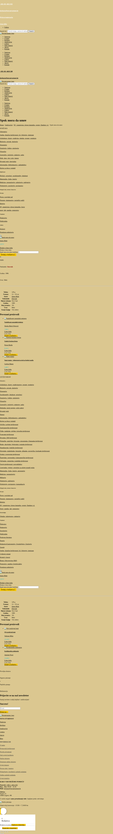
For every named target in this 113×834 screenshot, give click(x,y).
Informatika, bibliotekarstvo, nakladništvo (13, 165)
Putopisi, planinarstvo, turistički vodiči (12, 200)
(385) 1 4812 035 (12, 785)
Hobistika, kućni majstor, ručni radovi (12, 408)
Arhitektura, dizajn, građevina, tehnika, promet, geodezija (18, 138)
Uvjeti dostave (4, 765)
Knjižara (7, 40)
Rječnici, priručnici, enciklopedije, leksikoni (14, 176)
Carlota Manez (8, 364)
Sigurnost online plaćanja (8, 762)
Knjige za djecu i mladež (7, 168)
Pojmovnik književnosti (7, 748)
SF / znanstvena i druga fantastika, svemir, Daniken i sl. (31, 125)
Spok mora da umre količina (9, 252)
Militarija (3, 477)
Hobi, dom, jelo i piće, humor (9, 158)
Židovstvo (3, 524)
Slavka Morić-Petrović (11, 326)
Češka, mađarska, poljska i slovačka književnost (15, 431)
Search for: (3, 31)
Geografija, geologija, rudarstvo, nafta (12, 155)
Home (2, 125)
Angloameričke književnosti (8, 428)
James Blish (3, 241)
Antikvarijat (8, 42)
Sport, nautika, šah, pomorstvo (9, 509)
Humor (2, 414)
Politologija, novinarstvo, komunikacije (12, 484)
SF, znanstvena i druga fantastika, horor (12, 207)
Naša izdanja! (8, 45)
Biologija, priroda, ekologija (9, 142)
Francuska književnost (7, 434)
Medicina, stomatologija (7, 474)
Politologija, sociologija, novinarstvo (11, 186)
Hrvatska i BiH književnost (8, 438)
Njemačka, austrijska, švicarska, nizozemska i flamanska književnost (21, 441)
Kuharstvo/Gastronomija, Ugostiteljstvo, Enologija (16, 544)
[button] (1, 236)
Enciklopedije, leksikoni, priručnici (11, 395)
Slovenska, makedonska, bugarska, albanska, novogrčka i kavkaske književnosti (25, 451)
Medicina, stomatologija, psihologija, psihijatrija (15, 182)
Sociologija (3, 531)
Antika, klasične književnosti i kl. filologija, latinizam (17, 135)
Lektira (6, 44)
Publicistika (3, 221)
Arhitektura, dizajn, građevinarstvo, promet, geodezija (17, 385)
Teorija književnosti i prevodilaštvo (11, 464)
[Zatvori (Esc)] (7, 831)
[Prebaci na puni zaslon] (3, 831)
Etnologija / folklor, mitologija (9, 398)
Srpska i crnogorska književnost (10, 454)
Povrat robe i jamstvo (6, 768)
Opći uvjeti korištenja (6, 755)
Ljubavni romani (5, 554)
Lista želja (3, 24)
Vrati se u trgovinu (17, 825)
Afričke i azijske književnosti (9, 424)
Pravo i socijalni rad (6, 197)
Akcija (6, 47)
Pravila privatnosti (5, 752)
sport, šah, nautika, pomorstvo (9, 210)
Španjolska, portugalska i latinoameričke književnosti (16, 458)
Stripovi (2, 229)
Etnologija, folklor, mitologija (9, 148)
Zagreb (2, 547)
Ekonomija (3, 145)
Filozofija (3, 151)
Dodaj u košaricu (7, 255)
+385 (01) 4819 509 (6, 71)
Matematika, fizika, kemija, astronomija (12, 471)
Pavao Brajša (8, 345)
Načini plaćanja (5, 758)
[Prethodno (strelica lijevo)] (1, 833)
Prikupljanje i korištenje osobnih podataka (13, 772)
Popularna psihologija (7, 232)
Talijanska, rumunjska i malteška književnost (14, 461)
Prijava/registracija (6, 17)
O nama (6, 38)
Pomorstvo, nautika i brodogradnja (11, 564)
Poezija (2, 541)
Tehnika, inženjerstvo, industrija (10, 516)
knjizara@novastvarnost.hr (9, 11)
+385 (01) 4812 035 (6, 4)
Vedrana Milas (8, 636)
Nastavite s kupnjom (9, 828)
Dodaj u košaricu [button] (10, 336)
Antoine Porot (8, 655)
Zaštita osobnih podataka (7, 775)
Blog (1, 738)
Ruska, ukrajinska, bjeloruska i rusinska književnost (16, 444)
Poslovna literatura (6, 537)
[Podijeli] (5, 831)
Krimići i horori (5, 557)
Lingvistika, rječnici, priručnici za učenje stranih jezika (17, 468)
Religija (2, 204)
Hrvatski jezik (4, 411)
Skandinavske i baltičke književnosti (11, 448)
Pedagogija (3, 218)
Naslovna (7, 37)
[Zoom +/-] (1, 831)
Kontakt (6, 49)
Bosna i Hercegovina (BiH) (8, 560)
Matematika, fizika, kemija (8, 179)
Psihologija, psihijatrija (7, 481)
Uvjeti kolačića (4, 778)
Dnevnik (14, 299)
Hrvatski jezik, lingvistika (8, 161)
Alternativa (3, 132)
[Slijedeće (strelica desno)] (3, 833)
